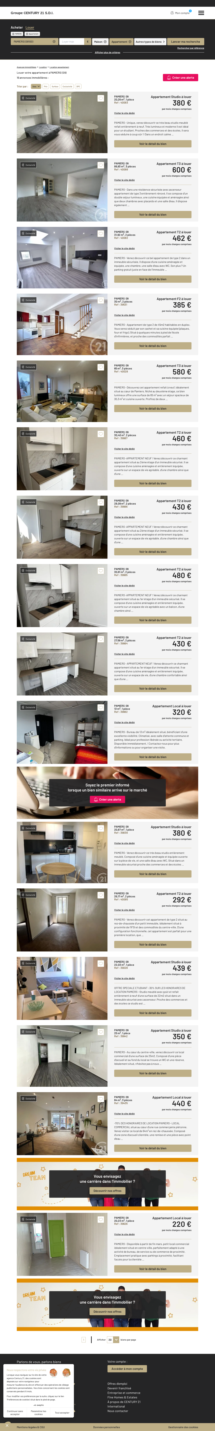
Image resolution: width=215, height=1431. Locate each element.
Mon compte (182, 12)
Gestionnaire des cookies (183, 1427)
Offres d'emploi (117, 1383)
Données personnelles (106, 1427)
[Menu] (201, 12)
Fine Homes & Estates (122, 1397)
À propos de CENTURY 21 (124, 1402)
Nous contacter (118, 1411)
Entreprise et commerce (124, 1393)
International (116, 1406)
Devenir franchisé (119, 1388)
